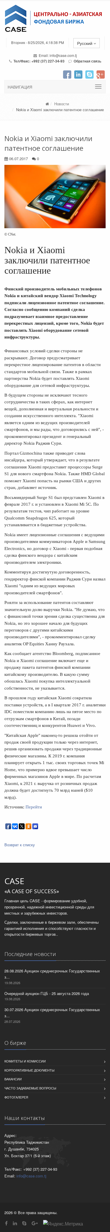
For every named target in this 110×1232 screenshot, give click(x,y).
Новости (61, 103)
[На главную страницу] (55, 18)
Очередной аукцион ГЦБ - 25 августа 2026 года (46, 993)
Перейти (34, 807)
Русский (85, 43)
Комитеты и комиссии (25, 1061)
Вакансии (13, 1079)
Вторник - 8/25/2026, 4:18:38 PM (37, 42)
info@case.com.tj (63, 55)
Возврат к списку (19, 844)
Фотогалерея (16, 1097)
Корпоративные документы (29, 1070)
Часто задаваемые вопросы (30, 1088)
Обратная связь (87, 61)
